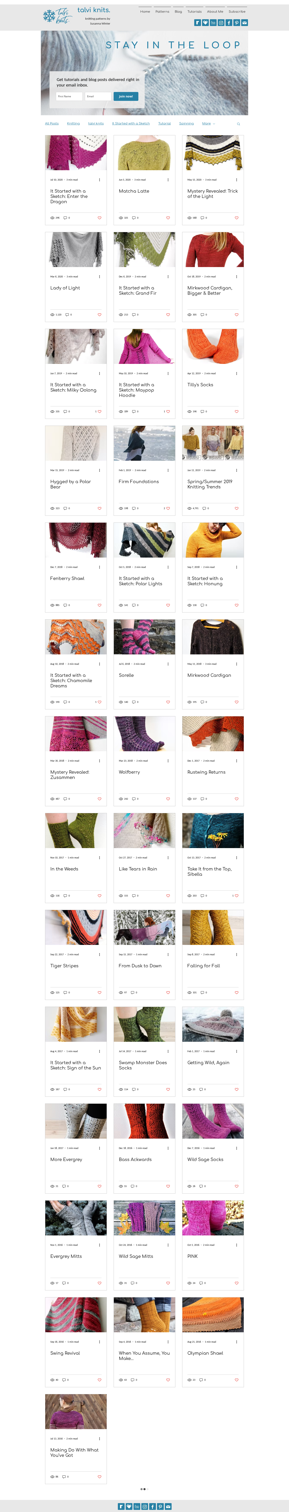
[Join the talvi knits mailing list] (244, 22)
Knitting (73, 123)
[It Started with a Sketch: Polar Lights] (144, 540)
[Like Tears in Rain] (144, 830)
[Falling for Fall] (213, 927)
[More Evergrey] (76, 1121)
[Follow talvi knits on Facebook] (229, 22)
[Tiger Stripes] (76, 927)
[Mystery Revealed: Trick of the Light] (213, 152)
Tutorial (164, 123)
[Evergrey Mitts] (76, 1218)
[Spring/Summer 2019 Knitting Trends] (213, 443)
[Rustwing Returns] (213, 733)
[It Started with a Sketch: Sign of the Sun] (76, 1024)
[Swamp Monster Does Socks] (144, 1024)
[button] (239, 124)
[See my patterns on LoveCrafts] (213, 22)
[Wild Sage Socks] (213, 1121)
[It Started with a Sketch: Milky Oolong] (76, 346)
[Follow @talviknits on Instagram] (221, 22)
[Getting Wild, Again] (213, 1024)
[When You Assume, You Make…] (144, 1314)
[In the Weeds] (76, 830)
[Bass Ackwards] (144, 1121)
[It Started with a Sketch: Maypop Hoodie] (144, 346)
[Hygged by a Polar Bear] (76, 443)
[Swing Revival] (76, 1314)
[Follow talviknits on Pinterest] (236, 22)
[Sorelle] (144, 637)
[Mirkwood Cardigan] (213, 637)
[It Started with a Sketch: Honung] (213, 540)
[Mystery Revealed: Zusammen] (76, 733)
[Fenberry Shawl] (76, 540)
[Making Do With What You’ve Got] (76, 1411)
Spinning (186, 123)
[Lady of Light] (76, 249)
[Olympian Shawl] (213, 1314)
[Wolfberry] (144, 733)
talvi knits (96, 123)
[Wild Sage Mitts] (144, 1218)
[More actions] (100, 179)
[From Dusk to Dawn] (144, 927)
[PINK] (213, 1218)
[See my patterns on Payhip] (205, 22)
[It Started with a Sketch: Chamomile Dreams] (76, 637)
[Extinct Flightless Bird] (213, 1411)
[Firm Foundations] (144, 443)
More (206, 123)
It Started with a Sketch (131, 123)
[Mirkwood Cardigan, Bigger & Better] (213, 249)
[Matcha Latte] (144, 152)
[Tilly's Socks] (213, 346)
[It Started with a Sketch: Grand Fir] (144, 249)
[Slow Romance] (144, 1411)
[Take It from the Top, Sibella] (213, 830)
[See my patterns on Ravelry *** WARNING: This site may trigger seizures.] (197, 22)
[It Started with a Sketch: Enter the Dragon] (76, 152)
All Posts (52, 123)
